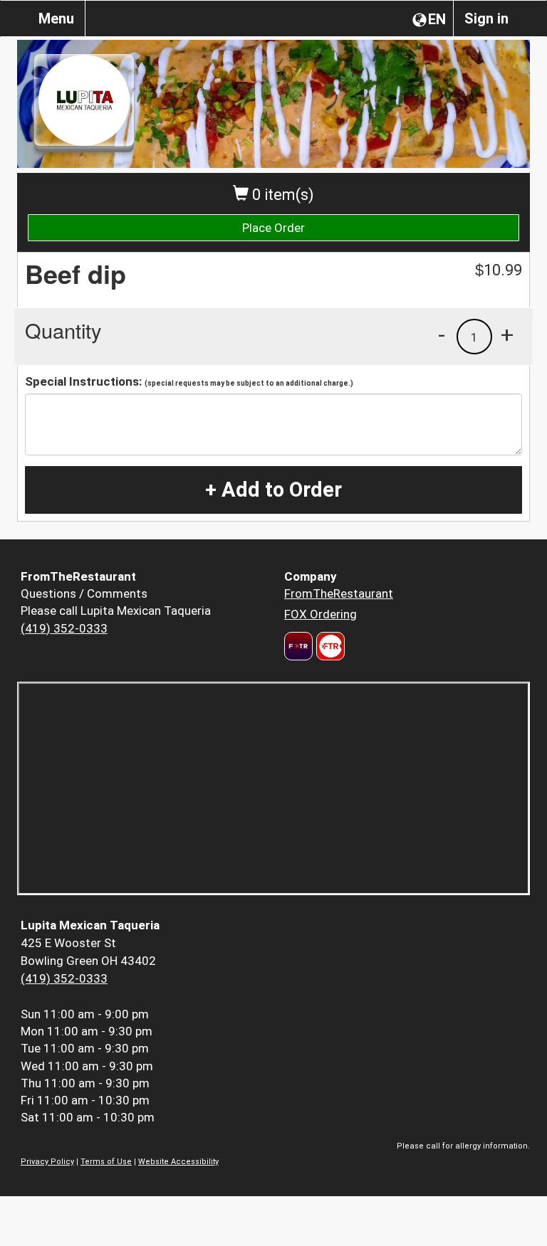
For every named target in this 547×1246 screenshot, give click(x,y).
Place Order (273, 228)
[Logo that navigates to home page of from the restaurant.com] (298, 646)
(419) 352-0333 (64, 628)
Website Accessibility (178, 1161)
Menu (56, 18)
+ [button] (507, 334)
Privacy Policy (47, 1161)
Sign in (486, 18)
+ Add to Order (273, 489)
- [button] (441, 334)
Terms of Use (106, 1161)
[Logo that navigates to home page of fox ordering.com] (329, 646)
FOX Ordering (320, 614)
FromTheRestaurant (338, 593)
